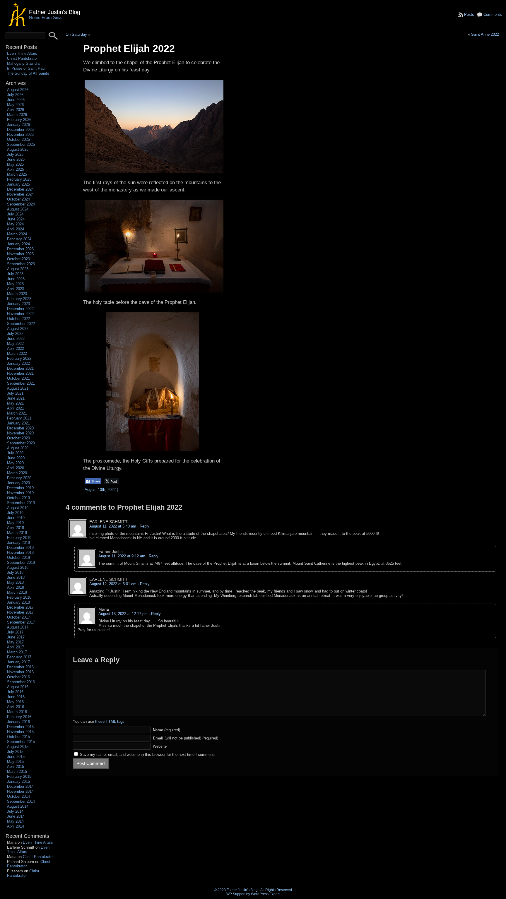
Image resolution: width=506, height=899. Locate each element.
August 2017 (17, 627)
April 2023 (15, 289)
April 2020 (15, 468)
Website (160, 746)
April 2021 (15, 408)
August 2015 (17, 746)
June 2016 (16, 697)
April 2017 (15, 647)
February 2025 (19, 179)
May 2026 (15, 104)
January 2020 (18, 483)
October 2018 (18, 557)
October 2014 (18, 796)
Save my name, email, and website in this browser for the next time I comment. (147, 754)
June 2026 (16, 99)
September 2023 (21, 264)
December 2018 (20, 547)
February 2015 (19, 776)
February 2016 (19, 717)
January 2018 (18, 602)
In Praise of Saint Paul (26, 68)
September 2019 (21, 503)
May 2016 (15, 702)
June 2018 (16, 577)
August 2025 (17, 149)
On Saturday (76, 34)
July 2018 (15, 572)
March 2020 (17, 473)
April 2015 (15, 766)
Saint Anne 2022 (485, 34)
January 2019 (18, 542)
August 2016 (17, 687)
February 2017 (19, 657)
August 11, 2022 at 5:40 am (112, 526)
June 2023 (16, 279)
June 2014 (16, 816)
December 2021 (20, 368)
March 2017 (17, 652)
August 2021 (17, 388)
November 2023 (20, 254)
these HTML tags (109, 721)
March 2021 (17, 413)
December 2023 (20, 249)
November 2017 (20, 612)
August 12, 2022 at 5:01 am (112, 584)
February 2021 (19, 418)
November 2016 (20, 672)
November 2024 (20, 194)
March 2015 (17, 771)
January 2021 (18, 423)
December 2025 (20, 129)
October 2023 (18, 259)
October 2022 (18, 318)
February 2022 (19, 358)
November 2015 (20, 732)
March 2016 (17, 712)
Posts (469, 14)
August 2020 (17, 448)
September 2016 (21, 682)
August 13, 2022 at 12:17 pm (123, 614)
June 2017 (16, 637)
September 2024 (21, 204)
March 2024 (17, 234)
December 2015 (20, 727)
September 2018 (21, 562)
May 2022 (15, 343)
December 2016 (20, 667)
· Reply (143, 526)
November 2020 (20, 433)
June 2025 (16, 159)
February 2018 (19, 597)
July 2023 (15, 274)
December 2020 (20, 428)
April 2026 (15, 109)
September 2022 (21, 323)
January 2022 (18, 363)
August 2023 (17, 269)
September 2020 (21, 443)
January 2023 (18, 304)
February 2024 (19, 239)
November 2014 (20, 791)
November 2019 (20, 493)
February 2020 (19, 478)
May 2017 (15, 642)
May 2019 (15, 522)
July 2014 (15, 811)
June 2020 (16, 458)
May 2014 (15, 821)
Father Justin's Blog (54, 11)
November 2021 (20, 373)
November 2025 (20, 134)
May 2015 (15, 761)
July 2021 (15, 393)
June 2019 (16, 518)
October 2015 (18, 736)
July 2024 (15, 214)
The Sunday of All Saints (28, 73)
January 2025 (18, 184)
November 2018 (20, 552)
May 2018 (15, 582)
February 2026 (19, 119)
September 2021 (21, 383)
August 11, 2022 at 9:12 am (121, 556)
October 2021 (18, 378)
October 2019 (18, 498)
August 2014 (17, 806)
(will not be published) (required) (185, 738)
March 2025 (17, 174)
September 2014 (21, 801)
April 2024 (15, 229)
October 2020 (18, 438)
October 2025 (18, 139)
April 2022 (15, 348)
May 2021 (15, 403)
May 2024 (15, 224)
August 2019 (17, 508)
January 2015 (18, 781)
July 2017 (15, 632)
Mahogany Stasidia (23, 63)
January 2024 (18, 244)
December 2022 (20, 308)
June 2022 (16, 338)
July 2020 (15, 453)
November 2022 (20, 313)
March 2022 (17, 353)
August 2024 (17, 209)
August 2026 (17, 90)
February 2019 (19, 537)
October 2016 (18, 677)
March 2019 (17, 532)
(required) (166, 730)
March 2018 (17, 592)
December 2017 (20, 607)
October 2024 (18, 199)
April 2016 (15, 707)
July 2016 (15, 692)
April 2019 (15, 527)
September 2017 (21, 622)
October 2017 (18, 617)
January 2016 (18, 722)
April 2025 (15, 169)
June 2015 (16, 756)
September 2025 (21, 144)
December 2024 (20, 189)
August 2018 (17, 567)
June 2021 (16, 398)
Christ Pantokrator (22, 58)
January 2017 (18, 662)
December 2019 (20, 488)
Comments (492, 14)
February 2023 (19, 299)
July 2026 (15, 95)
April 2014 (15, 826)
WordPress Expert (265, 894)
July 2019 (15, 513)
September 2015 (21, 741)
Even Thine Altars (22, 53)
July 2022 (15, 333)
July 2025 (15, 154)
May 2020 (15, 463)
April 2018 (15, 587)
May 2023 (15, 284)
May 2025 (15, 164)
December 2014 (20, 786)
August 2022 (17, 328)
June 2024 (16, 219)
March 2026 (17, 114)
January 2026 (18, 124)
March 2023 (17, 294)
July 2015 (15, 751)
